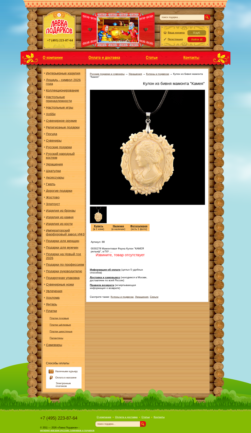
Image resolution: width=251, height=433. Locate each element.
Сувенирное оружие (61, 121)
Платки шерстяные (61, 331)
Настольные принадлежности (59, 99)
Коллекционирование (62, 90)
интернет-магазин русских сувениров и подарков (67, 430)
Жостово (53, 197)
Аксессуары (55, 177)
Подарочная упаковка (63, 278)
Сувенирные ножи (60, 284)
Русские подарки (59, 147)
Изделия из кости (59, 224)
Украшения (54, 164)
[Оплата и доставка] (104, 57)
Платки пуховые (59, 318)
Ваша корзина (176, 32)
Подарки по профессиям (65, 264)
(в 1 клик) (98, 227)
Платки (51, 311)
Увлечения (54, 291)
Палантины (56, 338)
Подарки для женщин (62, 241)
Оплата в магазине (65, 377)
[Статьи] (152, 57)
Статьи (145, 417)
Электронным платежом (63, 384)
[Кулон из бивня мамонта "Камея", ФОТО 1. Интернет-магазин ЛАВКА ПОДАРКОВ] (98, 222)
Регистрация (175, 39)
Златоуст (53, 204)
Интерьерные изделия (63, 73)
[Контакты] (191, 57)
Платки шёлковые (60, 324)
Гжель (50, 184)
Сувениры (54, 140)
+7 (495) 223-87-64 (58, 418)
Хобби (50, 114)
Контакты (159, 417)
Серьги (154, 296)
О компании (104, 417)
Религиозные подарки (63, 127)
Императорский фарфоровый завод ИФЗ (65, 232)
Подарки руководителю (64, 271)
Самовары (54, 345)
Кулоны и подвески (122, 296)
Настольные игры (59, 107)
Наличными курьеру (66, 371)
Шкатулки (53, 171)
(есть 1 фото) (138, 227)
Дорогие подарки (59, 191)
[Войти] (196, 39)
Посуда (51, 134)
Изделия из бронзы (61, 210)
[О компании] (53, 57)
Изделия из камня (59, 217)
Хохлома (53, 298)
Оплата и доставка (126, 417)
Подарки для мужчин (62, 247)
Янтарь (51, 304)
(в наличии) (118, 227)
